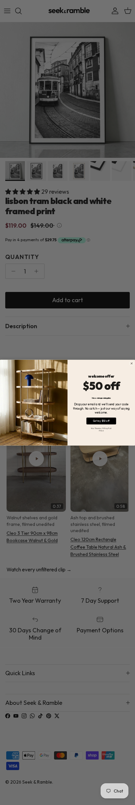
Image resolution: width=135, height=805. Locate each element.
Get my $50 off (101, 420)
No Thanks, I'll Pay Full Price (101, 429)
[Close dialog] (132, 363)
